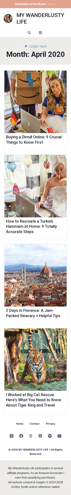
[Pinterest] (40, 436)
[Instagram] (11, 436)
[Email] (59, 436)
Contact (35, 423)
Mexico (51, 3)
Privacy (50, 423)
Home (19, 423)
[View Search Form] (29, 33)
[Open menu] (40, 32)
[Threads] (31, 436)
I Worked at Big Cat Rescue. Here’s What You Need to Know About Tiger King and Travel (33, 399)
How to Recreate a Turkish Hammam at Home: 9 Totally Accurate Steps (31, 226)
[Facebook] (21, 436)
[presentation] (35, 102)
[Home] (26, 46)
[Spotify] (50, 436)
